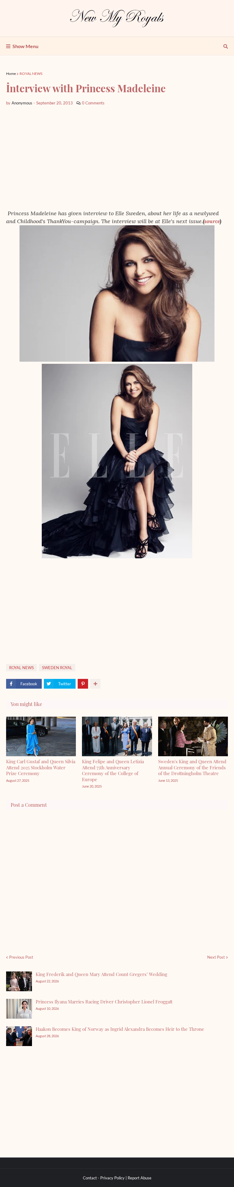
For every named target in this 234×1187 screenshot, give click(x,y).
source (212, 221)
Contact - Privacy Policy (104, 1177)
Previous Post (21, 957)
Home (11, 73)
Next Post (216, 957)
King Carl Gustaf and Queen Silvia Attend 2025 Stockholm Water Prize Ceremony (40, 767)
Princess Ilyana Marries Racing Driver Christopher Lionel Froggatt (104, 1002)
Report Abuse (139, 1177)
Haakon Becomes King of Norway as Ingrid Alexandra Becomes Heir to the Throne (120, 1029)
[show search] (225, 46)
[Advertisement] (117, 157)
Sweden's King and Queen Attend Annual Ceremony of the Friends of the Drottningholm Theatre (192, 767)
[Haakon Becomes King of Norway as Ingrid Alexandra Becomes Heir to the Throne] (19, 1036)
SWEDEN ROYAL (57, 667)
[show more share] (95, 684)
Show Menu (25, 46)
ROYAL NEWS (31, 73)
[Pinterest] (83, 684)
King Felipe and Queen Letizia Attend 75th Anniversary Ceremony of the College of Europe (113, 770)
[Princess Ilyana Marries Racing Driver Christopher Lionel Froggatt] (19, 1009)
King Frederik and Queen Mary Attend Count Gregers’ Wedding (101, 974)
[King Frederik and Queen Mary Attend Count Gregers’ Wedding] (19, 981)
